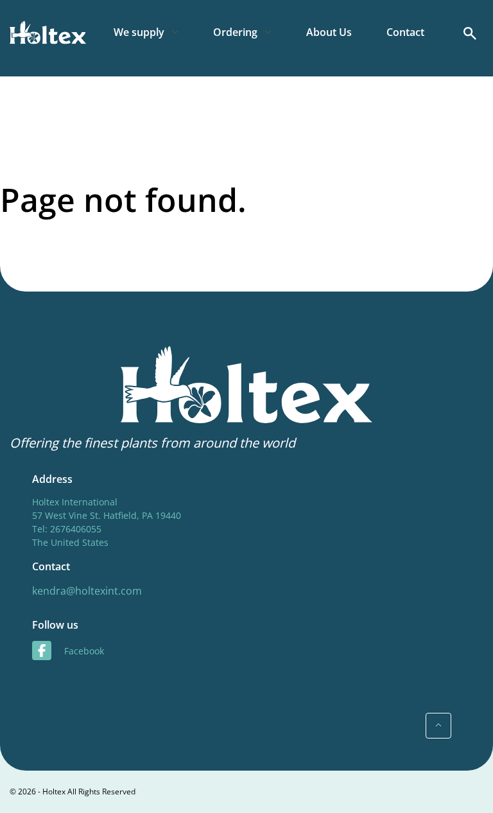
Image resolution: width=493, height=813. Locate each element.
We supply (139, 32)
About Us (329, 32)
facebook (84, 651)
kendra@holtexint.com (87, 591)
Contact (405, 32)
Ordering (235, 32)
